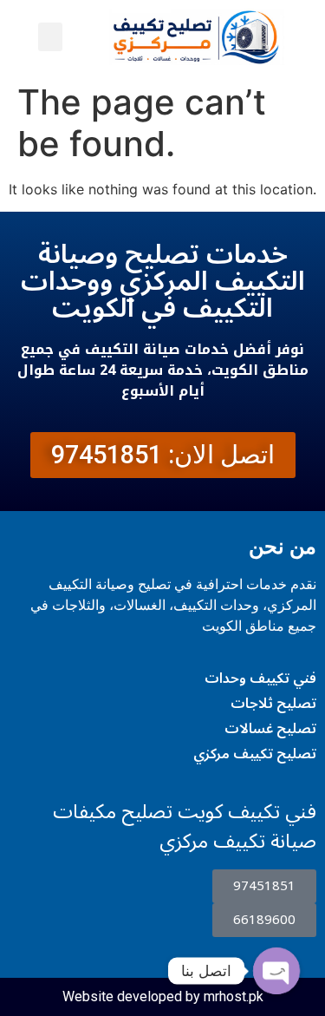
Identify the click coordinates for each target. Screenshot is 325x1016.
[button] (50, 37)
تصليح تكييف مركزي (254, 754)
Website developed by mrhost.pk (162, 996)
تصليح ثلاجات (273, 703)
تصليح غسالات (270, 729)
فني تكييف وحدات (260, 678)
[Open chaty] (276, 970)
